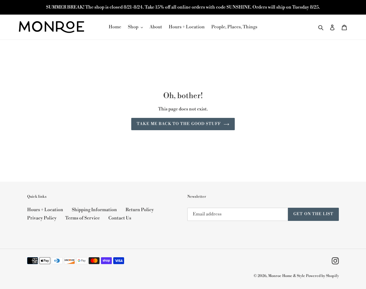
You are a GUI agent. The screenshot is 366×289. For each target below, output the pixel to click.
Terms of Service (82, 218)
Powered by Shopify (322, 276)
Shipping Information (94, 210)
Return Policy (140, 210)
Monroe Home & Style (286, 276)
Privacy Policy (42, 218)
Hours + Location (45, 210)
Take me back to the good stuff (179, 123)
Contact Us (119, 218)
